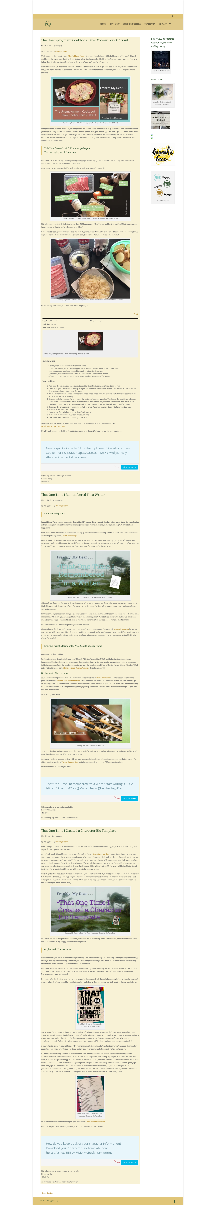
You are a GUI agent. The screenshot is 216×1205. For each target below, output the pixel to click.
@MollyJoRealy (61, 51)
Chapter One (70, 762)
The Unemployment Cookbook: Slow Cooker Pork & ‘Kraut (84, 40)
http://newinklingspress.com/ (53, 426)
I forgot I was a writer (100, 854)
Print (136, 314)
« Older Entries (46, 1193)
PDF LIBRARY (149, 24)
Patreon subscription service (68, 681)
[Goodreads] (172, 16)
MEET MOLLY (114, 24)
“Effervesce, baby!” (70, 536)
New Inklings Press (76, 56)
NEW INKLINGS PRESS (132, 24)
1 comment (57, 46)
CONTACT (162, 24)
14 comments (57, 500)
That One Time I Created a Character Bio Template (78, 831)
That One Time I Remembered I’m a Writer (73, 495)
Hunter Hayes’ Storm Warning (75, 668)
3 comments (57, 836)
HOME (103, 24)
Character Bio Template (95, 1122)
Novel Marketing (103, 678)
